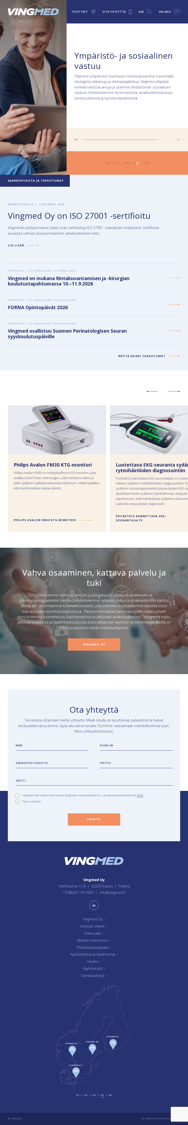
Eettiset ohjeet (94, 926)
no (128, 163)
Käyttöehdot (94, 968)
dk (117, 163)
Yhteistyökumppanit (94, 947)
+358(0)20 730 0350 (79, 892)
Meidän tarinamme (94, 940)
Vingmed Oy (94, 919)
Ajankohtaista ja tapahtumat (94, 954)
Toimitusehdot (94, 975)
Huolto (94, 961)
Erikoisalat (94, 933)
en (147, 163)
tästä (140, 795)
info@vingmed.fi (112, 892)
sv (107, 163)
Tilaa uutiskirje (32, 801)
